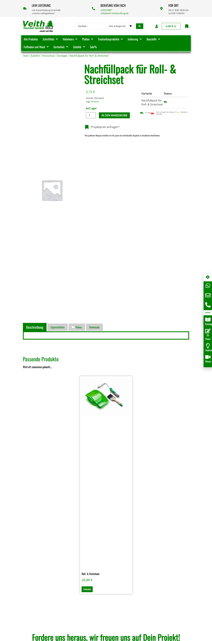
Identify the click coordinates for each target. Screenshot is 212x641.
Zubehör (35, 55)
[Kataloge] (208, 319)
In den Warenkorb (114, 115)
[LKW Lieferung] (24, 8)
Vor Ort (173, 5)
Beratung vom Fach (113, 5)
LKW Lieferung (41, 5)
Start (25, 55)
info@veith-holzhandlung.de (114, 13)
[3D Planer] (208, 330)
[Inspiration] (208, 345)
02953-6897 (159, 114)
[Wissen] (208, 357)
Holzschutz (48, 55)
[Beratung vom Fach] (93, 8)
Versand (95, 101)
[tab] (35, 327)
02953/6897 (106, 10)
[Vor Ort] (161, 8)
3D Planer (208, 337)
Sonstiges (62, 55)
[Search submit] (139, 26)
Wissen (208, 361)
